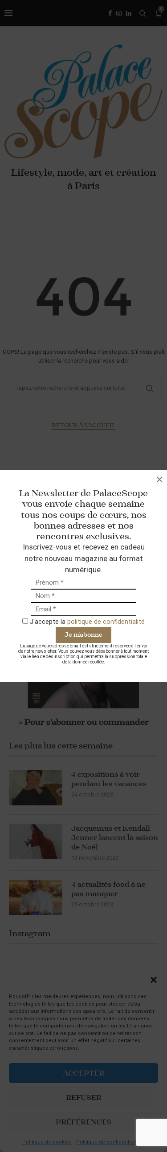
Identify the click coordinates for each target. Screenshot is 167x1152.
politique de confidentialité (106, 621)
